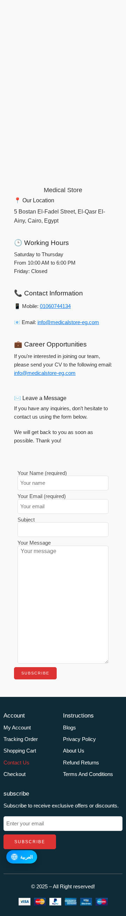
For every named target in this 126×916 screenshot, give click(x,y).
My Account (17, 727)
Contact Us (16, 762)
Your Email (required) (42, 496)
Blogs (69, 727)
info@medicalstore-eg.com (68, 322)
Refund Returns (81, 762)
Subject (26, 520)
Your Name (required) (42, 473)
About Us (73, 751)
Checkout (15, 774)
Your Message (34, 543)
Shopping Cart (20, 751)
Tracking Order (21, 739)
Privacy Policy (79, 739)
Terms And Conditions (88, 774)
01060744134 (55, 306)
